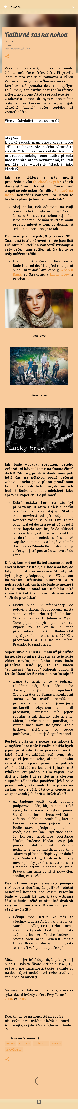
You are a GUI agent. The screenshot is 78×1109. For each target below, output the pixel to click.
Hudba (10, 1043)
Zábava (56, 1043)
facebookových (46, 182)
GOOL (15, 6)
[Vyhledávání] (72, 6)
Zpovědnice (13, 1049)
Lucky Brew (60, 274)
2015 (22, 999)
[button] (7, 57)
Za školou (40, 1043)
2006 (9, 999)
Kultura (24, 1043)
